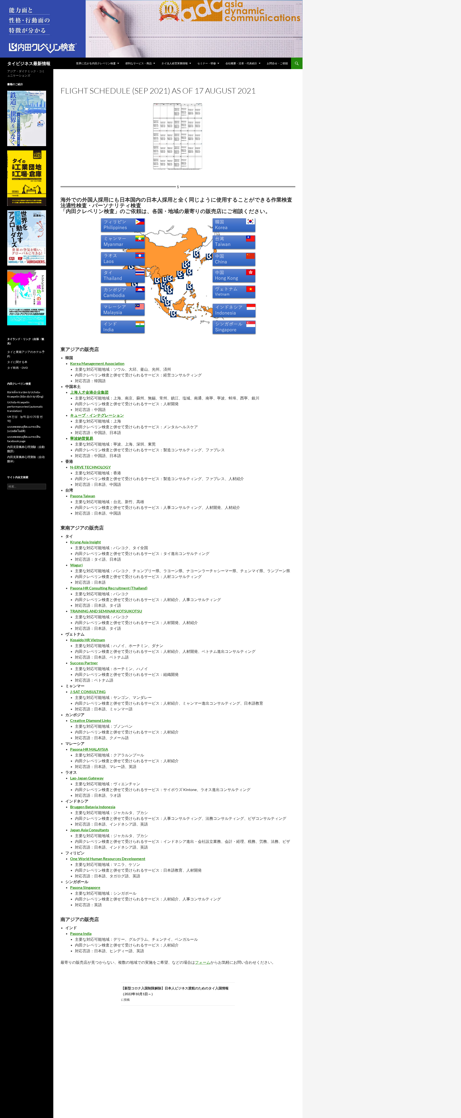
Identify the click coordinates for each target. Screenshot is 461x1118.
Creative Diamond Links (90, 720)
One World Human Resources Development (107, 858)
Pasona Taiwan (82, 496)
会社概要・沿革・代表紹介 (241, 63)
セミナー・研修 (206, 63)
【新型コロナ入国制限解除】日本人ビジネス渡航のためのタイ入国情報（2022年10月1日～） (175, 993)
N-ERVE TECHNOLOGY (90, 467)
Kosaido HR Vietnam (87, 639)
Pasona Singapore (85, 887)
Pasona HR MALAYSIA (89, 749)
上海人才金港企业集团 (89, 392)
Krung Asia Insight (85, 542)
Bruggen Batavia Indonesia (92, 806)
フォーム (202, 962)
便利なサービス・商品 (138, 63)
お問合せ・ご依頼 (277, 63)
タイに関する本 (17, 362)
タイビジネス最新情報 (28, 63)
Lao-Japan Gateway (87, 778)
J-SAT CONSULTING (88, 691)
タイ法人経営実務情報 (174, 63)
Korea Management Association (97, 363)
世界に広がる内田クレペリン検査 (96, 63)
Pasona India (80, 933)
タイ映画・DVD (17, 367)
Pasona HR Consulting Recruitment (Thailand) (108, 588)
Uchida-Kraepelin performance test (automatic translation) (25, 406)
